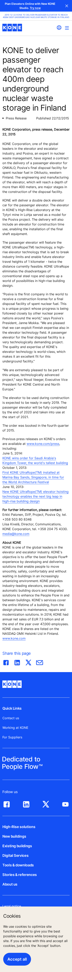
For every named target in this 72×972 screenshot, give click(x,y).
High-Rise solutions (18, 827)
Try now (35, 8)
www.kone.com (14, 638)
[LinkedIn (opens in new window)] (26, 803)
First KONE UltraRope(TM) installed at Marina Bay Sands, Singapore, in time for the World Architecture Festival (33, 477)
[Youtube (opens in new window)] (65, 803)
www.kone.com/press (43, 444)
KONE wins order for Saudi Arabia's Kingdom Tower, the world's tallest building (35, 460)
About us (9, 884)
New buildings (14, 836)
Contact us (10, 718)
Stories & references (19, 875)
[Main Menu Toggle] (67, 28)
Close (67, 6)
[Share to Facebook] (6, 661)
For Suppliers (12, 737)
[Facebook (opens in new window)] (6, 803)
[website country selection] (59, 27)
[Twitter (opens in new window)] (46, 803)
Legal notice (11, 906)
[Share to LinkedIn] (17, 661)
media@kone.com (15, 534)
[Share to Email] (39, 661)
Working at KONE (15, 728)
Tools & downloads (18, 865)
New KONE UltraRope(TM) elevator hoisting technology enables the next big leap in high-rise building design (35, 496)
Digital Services (15, 855)
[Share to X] (28, 661)
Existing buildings (17, 846)
